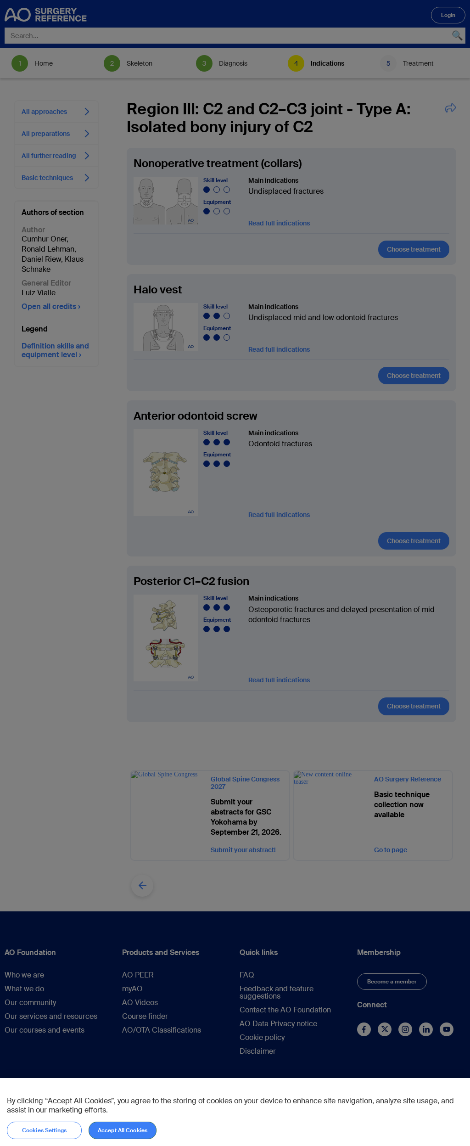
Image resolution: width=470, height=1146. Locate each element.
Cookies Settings (44, 1130)
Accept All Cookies (122, 1130)
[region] (235, 1112)
